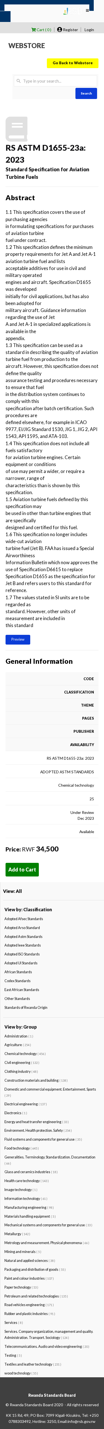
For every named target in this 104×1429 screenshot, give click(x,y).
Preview (17, 639)
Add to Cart (22, 869)
